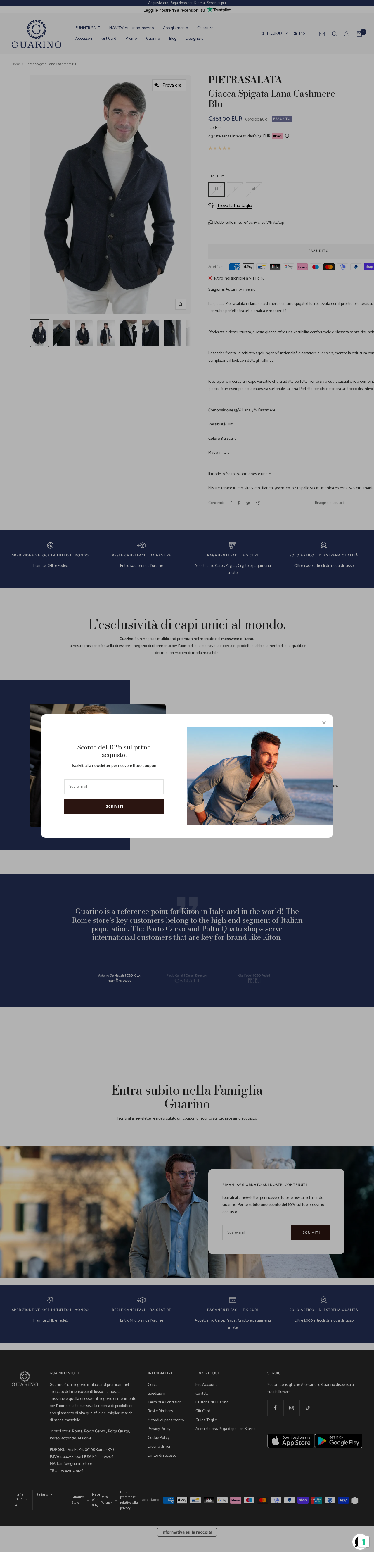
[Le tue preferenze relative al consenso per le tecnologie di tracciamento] (363, 1541)
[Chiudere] (324, 723)
